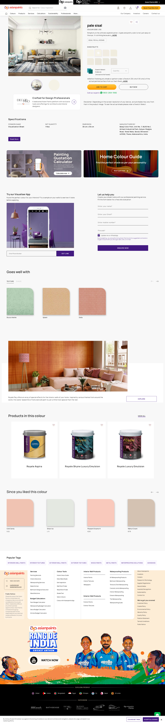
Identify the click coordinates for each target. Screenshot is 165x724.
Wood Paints (96, 563)
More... (76, 13)
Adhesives (151, 563)
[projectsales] (82, 707)
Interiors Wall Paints (16, 563)
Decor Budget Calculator (38, 609)
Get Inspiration (61, 582)
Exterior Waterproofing (117, 595)
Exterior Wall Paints (58, 563)
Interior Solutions (35, 579)
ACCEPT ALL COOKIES (150, 719)
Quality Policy (141, 615)
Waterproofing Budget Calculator (40, 606)
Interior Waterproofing (116, 592)
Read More (14, 139)
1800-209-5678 (14, 581)
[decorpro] (67, 707)
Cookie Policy (141, 606)
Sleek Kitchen (34, 586)
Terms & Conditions (143, 621)
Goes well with (18, 272)
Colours (12, 13)
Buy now (133, 87)
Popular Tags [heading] (14, 557)
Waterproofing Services (37, 582)
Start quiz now (119, 171)
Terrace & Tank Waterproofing (119, 585)
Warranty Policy (142, 612)
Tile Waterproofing (115, 599)
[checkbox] (99, 235)
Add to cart (101, 87)
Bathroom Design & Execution (39, 590)
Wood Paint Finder (62, 590)
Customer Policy (142, 603)
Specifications (17, 119)
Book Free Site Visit (151, 8)
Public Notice (141, 624)
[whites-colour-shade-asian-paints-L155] (44, 46)
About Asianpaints (143, 571)
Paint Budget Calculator (37, 602)
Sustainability (53, 13)
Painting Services (35, 575)
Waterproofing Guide (116, 603)
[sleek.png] (36, 708)
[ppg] (99, 707)
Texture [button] (10, 281)
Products (21, 13)
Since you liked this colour (27, 492)
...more (114, 35)
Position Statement (143, 618)
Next (157, 281)
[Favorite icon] (53, 425)
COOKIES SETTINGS (134, 719)
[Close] (161, 719)
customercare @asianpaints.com (16, 586)
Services (31, 13)
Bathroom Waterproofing (117, 581)
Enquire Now (123, 248)
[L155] (54, 85)
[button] (130, 8)
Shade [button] (19, 281)
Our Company (125, 13)
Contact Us (140, 595)
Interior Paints (88, 577)
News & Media (141, 586)
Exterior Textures (78, 563)
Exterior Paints (88, 602)
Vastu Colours (61, 597)
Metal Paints (111, 563)
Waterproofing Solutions (132, 563)
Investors (136, 13)
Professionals (66, 13)
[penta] (129, 707)
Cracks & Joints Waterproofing (119, 588)
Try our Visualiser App (18, 194)
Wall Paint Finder (62, 586)
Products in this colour (26, 416)
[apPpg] (114, 707)
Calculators (41, 13)
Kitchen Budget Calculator (38, 613)
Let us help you (106, 194)
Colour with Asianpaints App (65, 600)
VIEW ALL (141, 416)
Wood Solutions (35, 593)
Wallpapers (87, 585)
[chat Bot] (157, 715)
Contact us (156, 13)
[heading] (96, 40)
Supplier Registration (143, 583)
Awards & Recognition (144, 589)
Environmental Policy (143, 609)
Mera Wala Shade (62, 579)
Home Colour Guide (63, 575)
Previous (152, 281)
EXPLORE (141, 399)
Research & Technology (144, 580)
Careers (146, 13)
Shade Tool (60, 593)
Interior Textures (37, 563)
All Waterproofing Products (118, 577)
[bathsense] (52, 707)
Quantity (116, 71)
